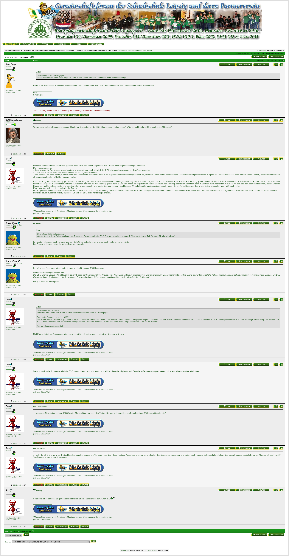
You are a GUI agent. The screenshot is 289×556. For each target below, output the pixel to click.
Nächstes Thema (277, 60)
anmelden (271, 50)
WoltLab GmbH (162, 550)
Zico (8, 159)
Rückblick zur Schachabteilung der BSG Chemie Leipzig (96, 50)
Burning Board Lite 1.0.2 (138, 550)
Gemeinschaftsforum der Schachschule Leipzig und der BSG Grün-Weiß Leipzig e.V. (36, 50)
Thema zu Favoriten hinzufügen (273, 53)
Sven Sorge (11, 64)
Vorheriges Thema (263, 60)
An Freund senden (254, 53)
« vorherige (24, 57)
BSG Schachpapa (14, 120)
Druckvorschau (241, 53)
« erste (14, 57)
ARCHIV (71, 50)
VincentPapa (11, 223)
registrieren (279, 50)
